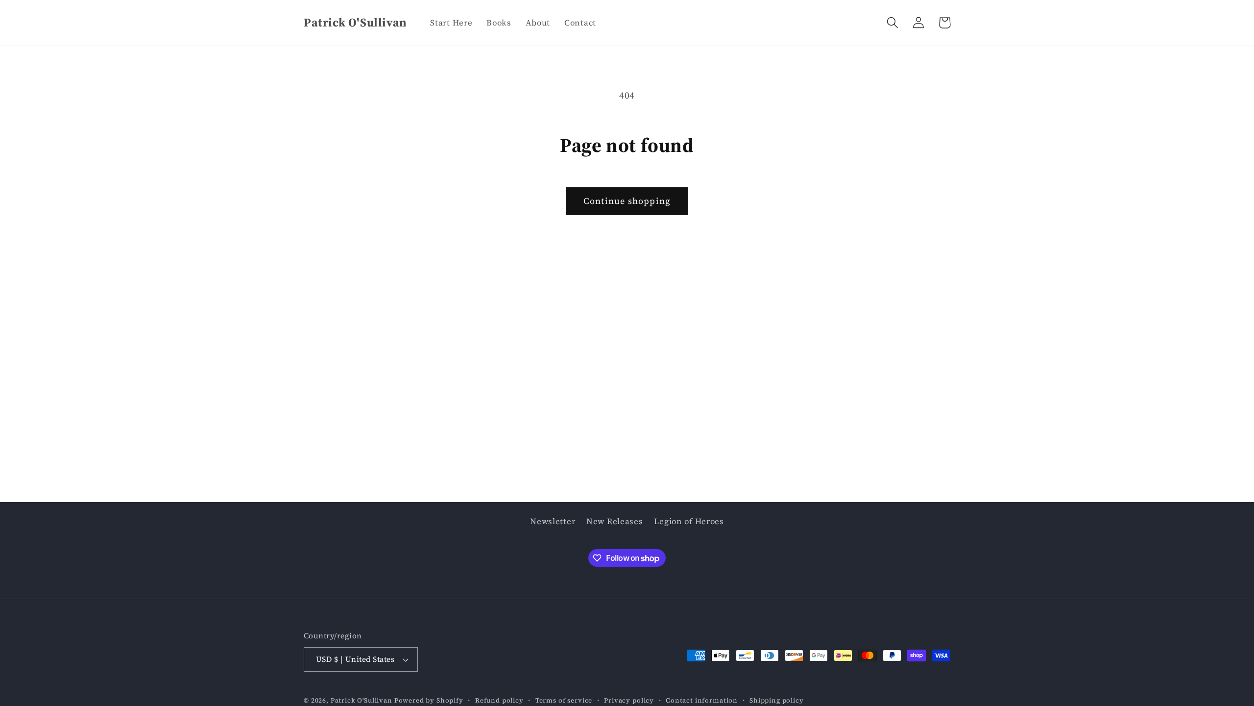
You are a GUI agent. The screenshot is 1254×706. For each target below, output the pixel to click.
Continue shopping (627, 201)
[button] (893, 23)
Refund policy (499, 700)
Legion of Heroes (689, 521)
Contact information (702, 700)
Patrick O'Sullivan (361, 700)
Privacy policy (629, 700)
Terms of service (563, 700)
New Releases (614, 521)
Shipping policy (776, 700)
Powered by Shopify (428, 700)
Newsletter (552, 521)
